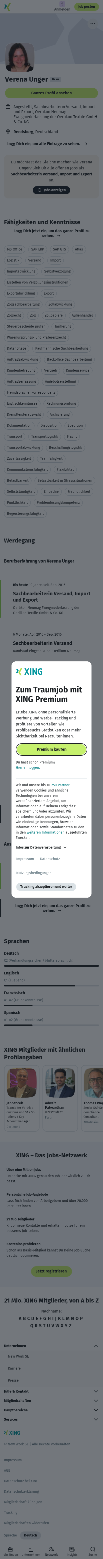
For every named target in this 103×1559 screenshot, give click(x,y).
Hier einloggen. (28, 767)
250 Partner (60, 785)
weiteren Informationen (45, 832)
